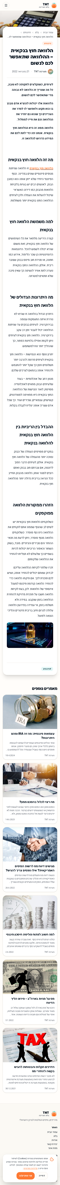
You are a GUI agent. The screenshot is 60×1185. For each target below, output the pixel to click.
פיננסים (27, 32)
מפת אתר (52, 1148)
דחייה (42, 1175)
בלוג (37, 32)
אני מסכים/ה (25, 1175)
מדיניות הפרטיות (31, 1168)
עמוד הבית (48, 32)
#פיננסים (47, 668)
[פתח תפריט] (6, 5)
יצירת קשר (52, 1144)
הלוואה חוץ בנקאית (41, 168)
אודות (54, 1140)
